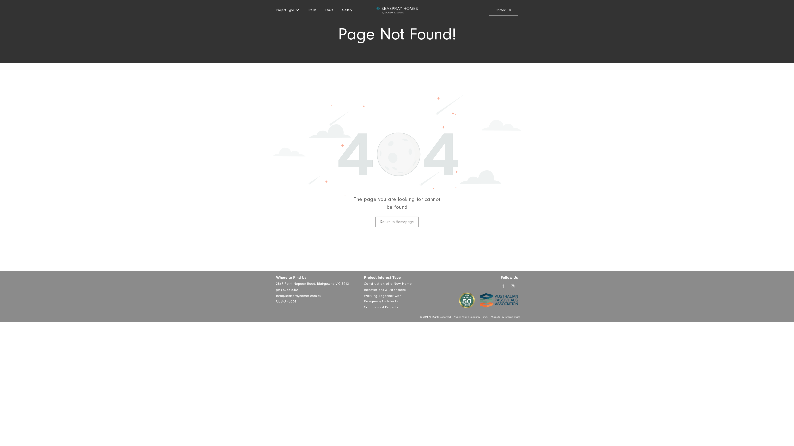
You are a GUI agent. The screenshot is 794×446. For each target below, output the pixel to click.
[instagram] (512, 286)
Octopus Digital (513, 317)
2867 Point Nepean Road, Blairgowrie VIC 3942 (312, 284)
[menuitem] (398, 284)
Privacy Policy (460, 317)
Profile (312, 10)
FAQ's (329, 10)
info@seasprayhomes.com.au (298, 296)
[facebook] (503, 286)
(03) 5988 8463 (287, 290)
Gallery (347, 10)
